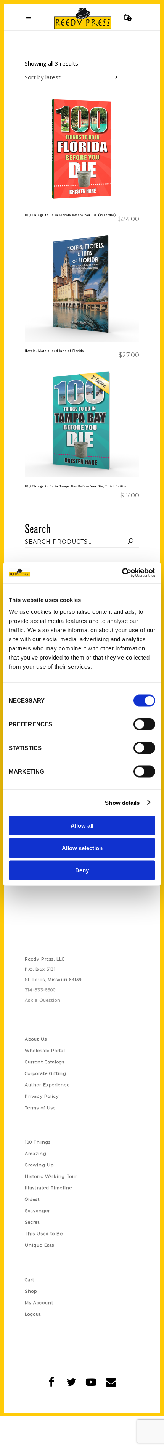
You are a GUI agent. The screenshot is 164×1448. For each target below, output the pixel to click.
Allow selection (82, 848)
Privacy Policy (42, 1096)
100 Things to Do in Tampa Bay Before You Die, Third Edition (76, 486)
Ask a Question (43, 1000)
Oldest (32, 1199)
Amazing (36, 1153)
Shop (31, 1291)
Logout (33, 1314)
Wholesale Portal (45, 1050)
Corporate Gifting (45, 1073)
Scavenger (37, 1210)
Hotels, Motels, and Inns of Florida (54, 350)
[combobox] (72, 78)
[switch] (144, 724)
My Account (39, 1302)
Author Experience (47, 1085)
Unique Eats (39, 1245)
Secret (32, 1222)
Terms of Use (40, 1107)
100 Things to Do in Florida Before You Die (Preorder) (70, 214)
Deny (82, 870)
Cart (29, 1279)
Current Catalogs (45, 1062)
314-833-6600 (40, 990)
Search (38, 528)
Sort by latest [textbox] (43, 77)
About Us (36, 1039)
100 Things (38, 1142)
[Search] (131, 541)
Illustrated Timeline (48, 1188)
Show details (122, 802)
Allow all (82, 825)
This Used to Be (44, 1233)
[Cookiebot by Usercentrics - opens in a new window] (121, 573)
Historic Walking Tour (51, 1176)
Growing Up (39, 1165)
